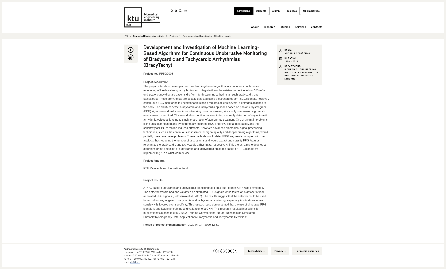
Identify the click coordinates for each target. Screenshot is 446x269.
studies (285, 27)
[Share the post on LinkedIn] (130, 57)
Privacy (279, 251)
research (269, 27)
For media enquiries (307, 251)
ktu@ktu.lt (135, 262)
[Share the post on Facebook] (130, 50)
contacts (316, 27)
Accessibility (255, 251)
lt (176, 11)
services (300, 27)
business (292, 11)
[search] (180, 11)
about (255, 27)
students (261, 11)
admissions (243, 11)
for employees (311, 11)
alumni (276, 11)
